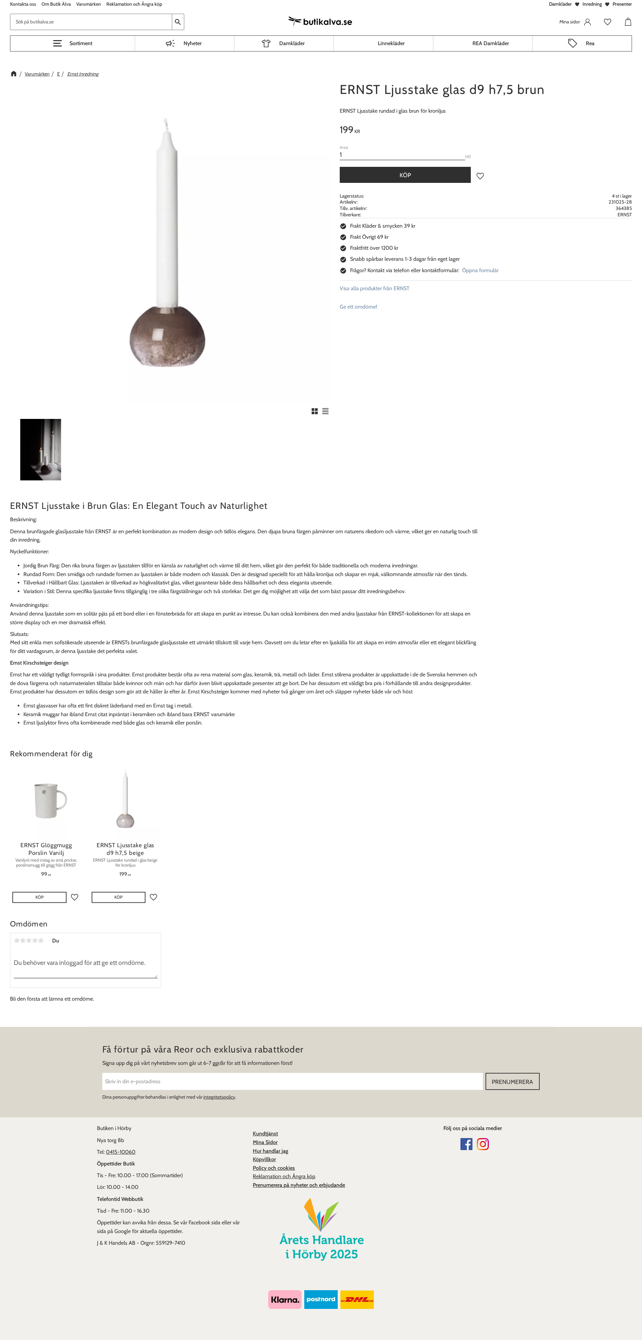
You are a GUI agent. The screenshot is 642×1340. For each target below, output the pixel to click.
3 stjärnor (29, 940)
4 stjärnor (35, 940)
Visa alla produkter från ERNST (375, 288)
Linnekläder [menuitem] (391, 43)
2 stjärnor (23, 940)
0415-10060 (120, 1152)
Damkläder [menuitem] (292, 43)
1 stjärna (17, 940)
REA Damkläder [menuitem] (490, 43)
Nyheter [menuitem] (193, 43)
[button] (72, 43)
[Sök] (178, 22)
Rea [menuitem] (590, 43)
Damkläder (560, 4)
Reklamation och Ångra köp (284, 1176)
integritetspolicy (219, 1097)
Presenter (622, 4)
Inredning (592, 4)
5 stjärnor (41, 940)
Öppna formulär (480, 270)
